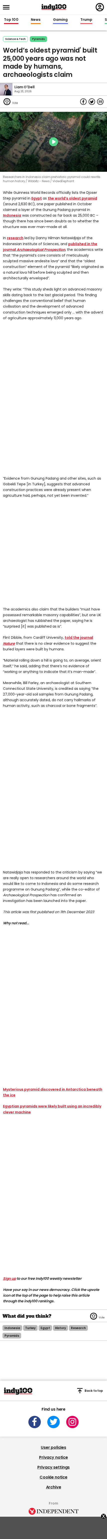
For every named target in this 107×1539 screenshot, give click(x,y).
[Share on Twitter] (92, 101)
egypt (45, 1328)
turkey (30, 1328)
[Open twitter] (53, 1422)
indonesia (12, 1328)
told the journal (79, 637)
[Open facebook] (34, 1422)
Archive (53, 1487)
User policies (53, 1447)
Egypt (36, 198)
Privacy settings (53, 1467)
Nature (9, 643)
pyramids (38, 39)
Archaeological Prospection (41, 249)
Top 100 (11, 20)
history (60, 1328)
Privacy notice (53, 1457)
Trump (86, 20)
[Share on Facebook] (83, 101)
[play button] (53, 142)
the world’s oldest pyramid (72, 198)
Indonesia (12, 215)
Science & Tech (15, 39)
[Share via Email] (100, 101)
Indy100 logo (54, 7)
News (36, 20)
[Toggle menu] (7, 7)
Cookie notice (53, 1477)
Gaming (60, 20)
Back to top (94, 1391)
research (15, 237)
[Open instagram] (72, 1422)
